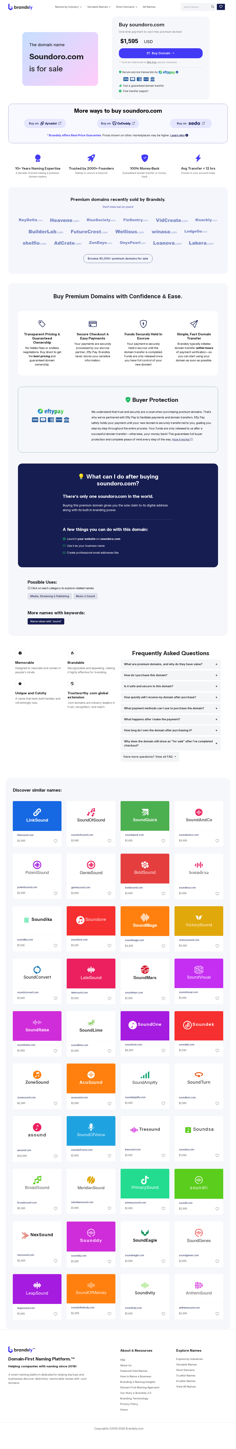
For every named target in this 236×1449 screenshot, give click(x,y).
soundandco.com (189, 834)
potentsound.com (27, 887)
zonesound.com (26, 1097)
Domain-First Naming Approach (139, 1387)
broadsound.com (26, 1202)
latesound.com (79, 992)
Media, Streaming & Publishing (49, 596)
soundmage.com (134, 940)
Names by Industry (67, 6)
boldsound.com (134, 887)
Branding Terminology (134, 1398)
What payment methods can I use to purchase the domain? (164, 708)
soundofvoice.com (81, 1149)
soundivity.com (133, 1307)
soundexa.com (187, 887)
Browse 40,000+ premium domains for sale (118, 258)
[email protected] (131, 552)
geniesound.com (80, 887)
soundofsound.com (82, 834)
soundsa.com (186, 1149)
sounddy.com (78, 1255)
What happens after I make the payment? (152, 719)
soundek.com (186, 1044)
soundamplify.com (135, 1097)
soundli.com (185, 1203)
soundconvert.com (27, 992)
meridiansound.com (82, 1202)
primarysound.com (135, 1202)
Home (124, 1409)
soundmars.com (134, 992)
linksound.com (25, 835)
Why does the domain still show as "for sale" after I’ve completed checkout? (168, 743)
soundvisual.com (188, 992)
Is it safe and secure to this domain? (148, 686)
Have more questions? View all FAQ (148, 756)
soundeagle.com (134, 1255)
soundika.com (25, 939)
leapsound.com (26, 1308)
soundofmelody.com (82, 1307)
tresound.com (133, 1149)
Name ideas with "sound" (46, 621)
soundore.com (79, 939)
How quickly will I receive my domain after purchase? (160, 697)
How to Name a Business (135, 1376)
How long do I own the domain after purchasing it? (158, 730)
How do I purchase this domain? (145, 675)
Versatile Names (97, 6)
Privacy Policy (129, 1403)
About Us (125, 1365)
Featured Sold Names (133, 1370)
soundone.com (133, 1044)
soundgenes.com (189, 1255)
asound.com (24, 1150)
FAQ (122, 1359)
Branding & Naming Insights (137, 1381)
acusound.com (79, 1097)
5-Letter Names (185, 1375)
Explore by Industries (189, 1359)
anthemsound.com (189, 1307)
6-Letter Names (185, 1381)
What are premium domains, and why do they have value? (163, 664)
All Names (149, 6)
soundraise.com (26, 1045)
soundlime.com (79, 1045)
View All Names (186, 1386)
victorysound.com (189, 939)
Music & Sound (85, 596)
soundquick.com (134, 834)
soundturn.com (187, 1097)
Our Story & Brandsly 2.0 (135, 1392)
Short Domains (125, 6)
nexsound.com (25, 1255)
